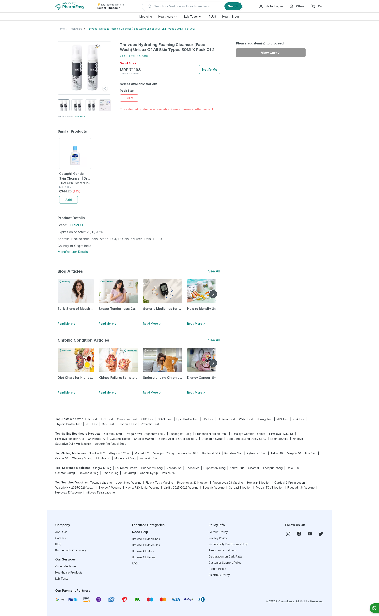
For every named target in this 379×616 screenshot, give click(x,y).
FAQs (135, 563)
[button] (192, 6)
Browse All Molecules (146, 545)
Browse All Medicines (146, 539)
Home (61, 28)
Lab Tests (191, 16)
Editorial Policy (218, 532)
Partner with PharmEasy (70, 550)
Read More (80, 116)
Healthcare (165, 16)
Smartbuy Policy (219, 574)
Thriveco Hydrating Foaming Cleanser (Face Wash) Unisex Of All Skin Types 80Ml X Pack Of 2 (141, 28)
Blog (58, 544)
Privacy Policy (218, 538)
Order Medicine (65, 566)
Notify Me (209, 70)
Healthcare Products (68, 572)
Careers (60, 538)
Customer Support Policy (225, 562)
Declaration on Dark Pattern (227, 556)
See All (214, 271)
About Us (61, 532)
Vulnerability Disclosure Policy (228, 544)
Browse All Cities (143, 551)
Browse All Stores (143, 557)
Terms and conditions (223, 550)
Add (68, 200)
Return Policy (217, 568)
